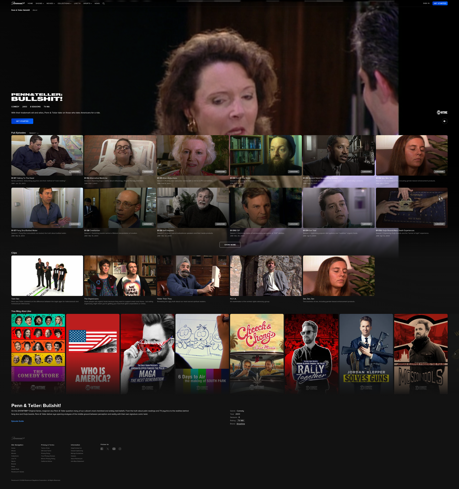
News (97, 3)
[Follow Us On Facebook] (102, 449)
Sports (13, 461)
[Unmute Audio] (445, 121)
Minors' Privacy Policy (48, 458)
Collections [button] (64, 3)
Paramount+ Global (17, 472)
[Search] (104, 3)
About (35, 10)
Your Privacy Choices (48, 456)
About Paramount (76, 458)
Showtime (241, 424)
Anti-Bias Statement (77, 461)
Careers (73, 456)
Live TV (77, 3)
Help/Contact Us (76, 448)
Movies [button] (50, 3)
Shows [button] (39, 3)
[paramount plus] (18, 3)
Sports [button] (87, 3)
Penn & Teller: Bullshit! (20, 10)
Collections (15, 456)
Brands (13, 464)
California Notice (46, 461)
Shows (13, 451)
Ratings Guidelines (77, 453)
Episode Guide (17, 421)
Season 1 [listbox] (32, 133)
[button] (47, 280)
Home (30, 3)
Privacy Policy (45, 453)
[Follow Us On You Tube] (113, 449)
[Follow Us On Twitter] (107, 448)
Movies (13, 453)
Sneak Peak (15, 469)
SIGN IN (426, 3)
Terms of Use (45, 448)
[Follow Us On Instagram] (120, 449)
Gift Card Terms (46, 451)
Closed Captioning (77, 451)
